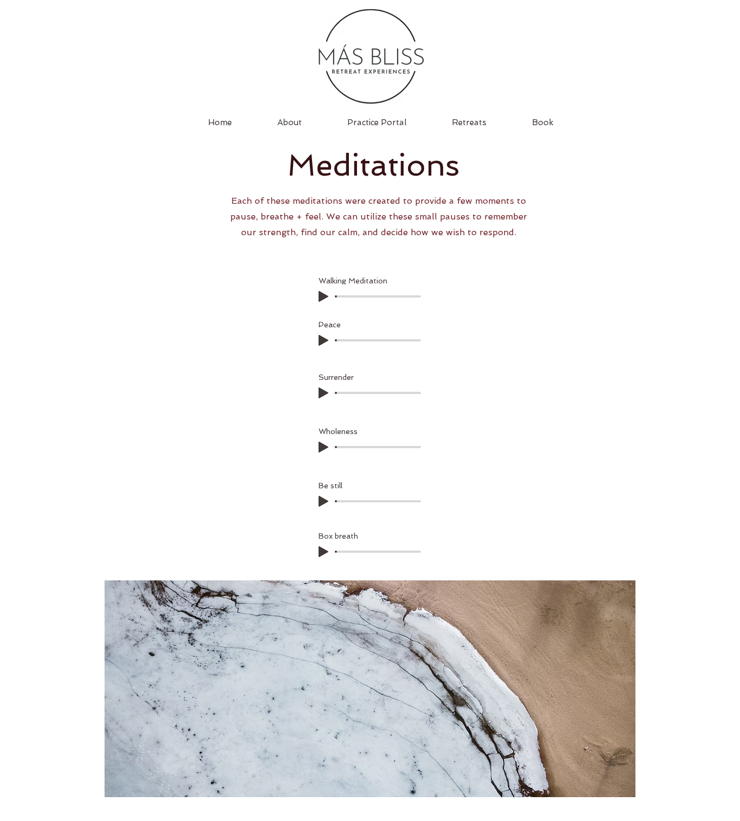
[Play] (323, 296)
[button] (469, 122)
